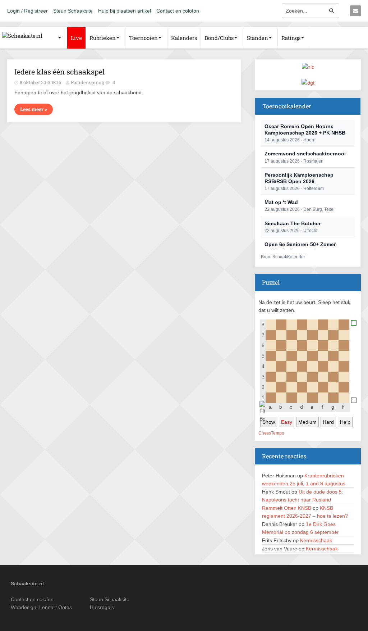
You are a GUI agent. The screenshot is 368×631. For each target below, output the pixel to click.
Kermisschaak (316, 540)
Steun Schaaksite (73, 11)
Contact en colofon (177, 11)
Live (76, 37)
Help (345, 422)
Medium (307, 422)
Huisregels (102, 607)
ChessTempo (271, 433)
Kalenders (184, 37)
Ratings (290, 37)
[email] (355, 10)
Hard (328, 422)
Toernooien (143, 37)
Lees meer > (33, 109)
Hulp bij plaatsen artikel (124, 11)
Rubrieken (102, 37)
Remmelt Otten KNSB (286, 508)
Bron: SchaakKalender (283, 256)
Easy (286, 422)
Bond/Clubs (219, 37)
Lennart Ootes (55, 607)
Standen (257, 37)
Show (268, 422)
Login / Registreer (27, 11)
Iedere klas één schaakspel (59, 71)
